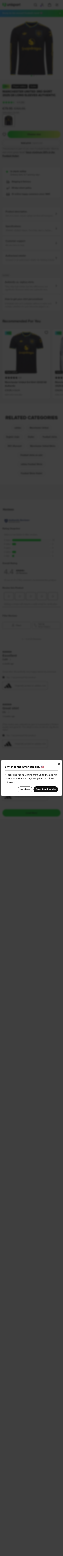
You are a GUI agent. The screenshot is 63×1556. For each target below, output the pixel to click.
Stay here (25, 789)
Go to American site (46, 789)
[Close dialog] (59, 764)
